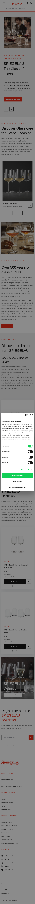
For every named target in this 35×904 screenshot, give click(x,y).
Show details (25, 470)
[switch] (30, 451)
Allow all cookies (17, 475)
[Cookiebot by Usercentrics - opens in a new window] (25, 415)
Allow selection (17, 481)
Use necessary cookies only (17, 487)
